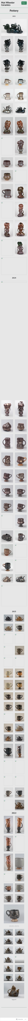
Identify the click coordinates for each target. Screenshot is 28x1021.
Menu (24, 3)
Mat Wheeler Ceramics (8, 3)
